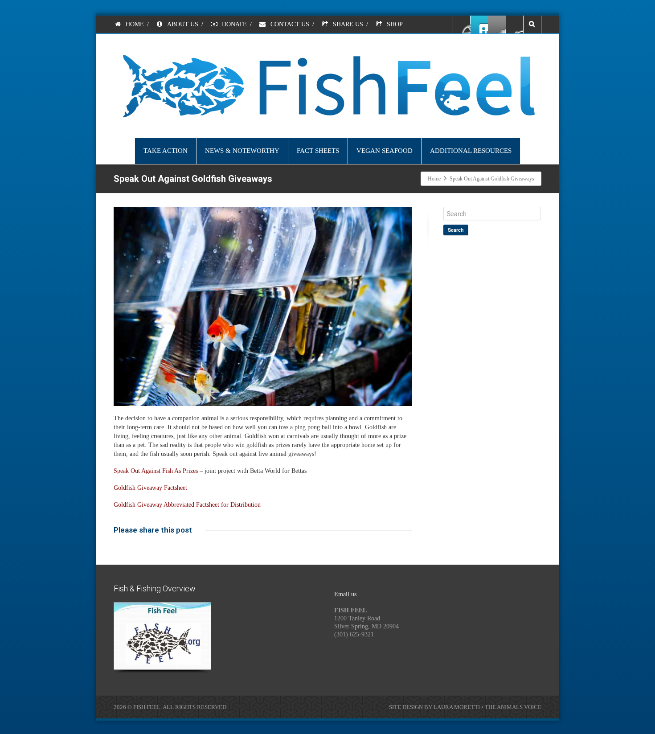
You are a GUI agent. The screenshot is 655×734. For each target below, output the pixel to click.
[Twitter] (479, 24)
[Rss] (497, 24)
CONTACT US (289, 24)
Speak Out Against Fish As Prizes (156, 470)
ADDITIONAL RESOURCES (471, 150)
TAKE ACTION (165, 150)
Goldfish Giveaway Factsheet (150, 487)
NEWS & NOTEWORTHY (242, 150)
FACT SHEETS (318, 150)
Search (456, 229)
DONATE (233, 24)
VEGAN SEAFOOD (384, 150)
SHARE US (347, 24)
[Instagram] (514, 24)
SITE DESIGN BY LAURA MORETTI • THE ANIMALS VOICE (465, 707)
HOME (134, 24)
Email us (345, 594)
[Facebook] (462, 24)
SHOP (394, 24)
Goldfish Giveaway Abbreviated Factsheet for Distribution (187, 504)
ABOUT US (182, 24)
